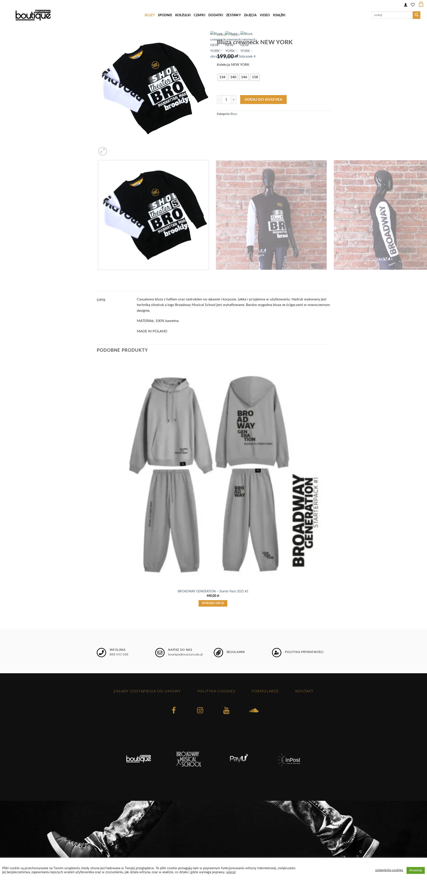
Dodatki (215, 15)
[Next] (113, 148)
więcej (231, 872)
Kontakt (304, 691)
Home (221, 35)
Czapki (199, 15)
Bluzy (150, 15)
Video (265, 15)
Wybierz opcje (213, 603)
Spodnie (165, 15)
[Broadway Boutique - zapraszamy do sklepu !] (33, 15)
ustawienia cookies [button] (389, 870)
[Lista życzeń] (413, 4)
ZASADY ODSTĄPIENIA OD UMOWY (147, 691)
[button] (406, 4)
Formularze (265, 691)
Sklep (235, 35)
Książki (279, 15)
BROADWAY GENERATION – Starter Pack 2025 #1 (213, 591)
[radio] (222, 77)
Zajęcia (250, 15)
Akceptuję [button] (415, 870)
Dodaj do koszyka (263, 99)
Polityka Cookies (216, 691)
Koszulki (183, 15)
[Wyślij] (416, 15)
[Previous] (99, 274)
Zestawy (233, 15)
